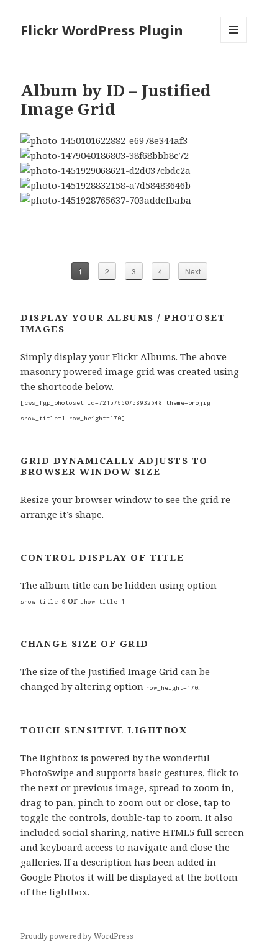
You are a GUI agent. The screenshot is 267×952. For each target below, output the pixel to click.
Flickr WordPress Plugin (101, 29)
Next (193, 271)
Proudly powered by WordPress (77, 936)
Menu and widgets (234, 42)
